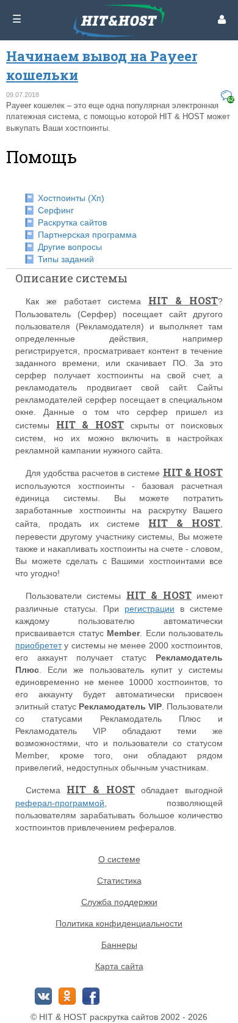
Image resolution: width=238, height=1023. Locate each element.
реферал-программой (59, 803)
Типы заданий (66, 259)
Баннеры (119, 945)
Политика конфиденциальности (119, 923)
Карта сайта (119, 966)
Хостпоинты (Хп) (71, 198)
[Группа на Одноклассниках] (67, 996)
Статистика (119, 881)
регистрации (149, 609)
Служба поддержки (119, 902)
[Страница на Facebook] (90, 996)
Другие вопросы (70, 247)
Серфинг (56, 210)
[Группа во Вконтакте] (43, 996)
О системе (119, 859)
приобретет (38, 645)
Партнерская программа (87, 235)
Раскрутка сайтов (72, 222)
